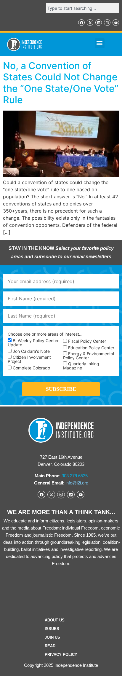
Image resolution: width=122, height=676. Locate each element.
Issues (52, 628)
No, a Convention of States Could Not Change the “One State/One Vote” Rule (60, 83)
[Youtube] (116, 22)
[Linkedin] (98, 22)
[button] (100, 43)
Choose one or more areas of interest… (45, 334)
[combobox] (82, 8)
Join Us (52, 637)
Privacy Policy (61, 654)
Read (50, 646)
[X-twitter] (90, 22)
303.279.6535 (75, 475)
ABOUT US (55, 620)
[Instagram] (107, 22)
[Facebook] (81, 22)
